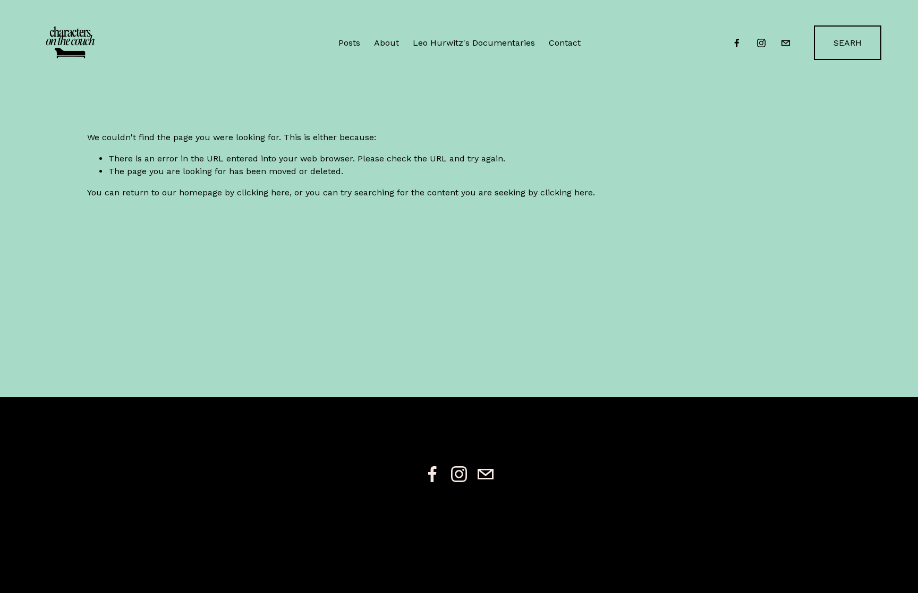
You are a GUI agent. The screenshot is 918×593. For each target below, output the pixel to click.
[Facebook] (737, 43)
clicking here (263, 192)
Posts (349, 43)
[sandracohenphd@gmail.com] (785, 43)
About (386, 43)
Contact (565, 43)
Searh (848, 43)
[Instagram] (761, 43)
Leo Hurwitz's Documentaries (474, 43)
